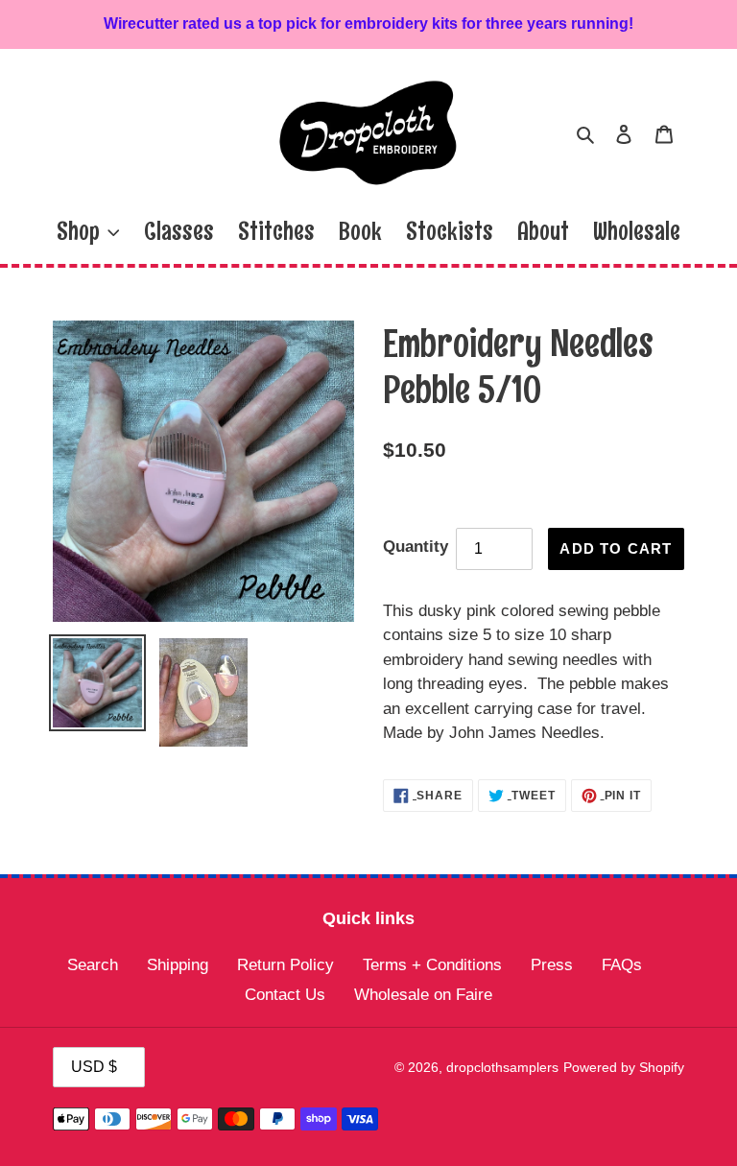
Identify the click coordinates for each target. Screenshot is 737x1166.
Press (552, 965)
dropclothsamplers (502, 1067)
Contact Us (285, 995)
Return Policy (285, 965)
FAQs (622, 965)
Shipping (177, 965)
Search (92, 965)
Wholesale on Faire (423, 995)
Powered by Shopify (623, 1067)
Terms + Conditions (432, 965)
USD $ (94, 1067)
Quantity (415, 546)
